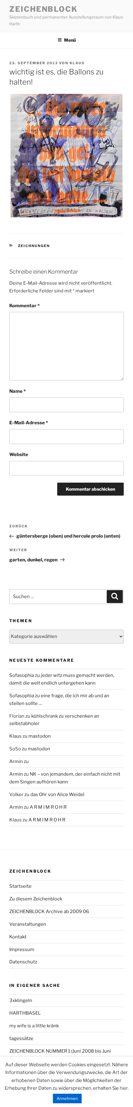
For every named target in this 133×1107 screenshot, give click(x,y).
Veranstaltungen (27, 924)
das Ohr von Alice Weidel (57, 794)
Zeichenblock (43, 9)
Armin (16, 761)
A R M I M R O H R (48, 807)
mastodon (39, 736)
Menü (70, 40)
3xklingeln (20, 1000)
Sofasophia (21, 675)
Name (17, 391)
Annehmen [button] (67, 1098)
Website (18, 454)
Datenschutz (23, 962)
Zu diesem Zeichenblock (35, 899)
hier (124, 1088)
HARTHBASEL (25, 1013)
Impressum (21, 949)
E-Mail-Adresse (28, 423)
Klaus (77, 63)
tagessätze (21, 1038)
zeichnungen (34, 246)
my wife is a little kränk (34, 1026)
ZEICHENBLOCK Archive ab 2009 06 (49, 911)
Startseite (20, 886)
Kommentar (24, 305)
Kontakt (18, 937)
